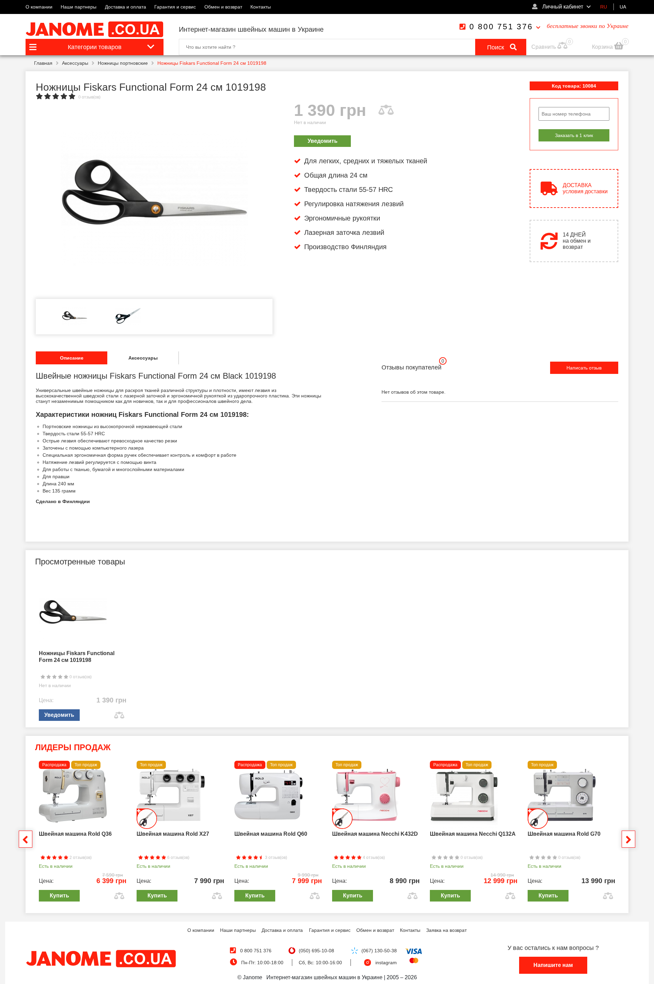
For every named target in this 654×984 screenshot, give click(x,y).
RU (603, 7)
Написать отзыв (584, 367)
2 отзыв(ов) (80, 857)
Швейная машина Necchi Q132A (473, 834)
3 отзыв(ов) (275, 857)
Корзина (603, 47)
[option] (154, 198)
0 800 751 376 (501, 26)
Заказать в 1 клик (574, 135)
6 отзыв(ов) (177, 857)
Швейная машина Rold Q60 (270, 834)
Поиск (496, 47)
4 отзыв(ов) (373, 857)
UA (623, 7)
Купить (59, 895)
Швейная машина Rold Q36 (75, 834)
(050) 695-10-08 (316, 950)
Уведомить (323, 141)
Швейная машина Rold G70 (564, 834)
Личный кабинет (562, 7)
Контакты (260, 7)
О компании (39, 7)
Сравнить (543, 47)
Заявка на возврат (446, 930)
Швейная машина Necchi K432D (375, 834)
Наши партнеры (78, 7)
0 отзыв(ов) (89, 97)
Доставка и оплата (125, 7)
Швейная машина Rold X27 (173, 834)
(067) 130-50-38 (379, 950)
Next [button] (628, 839)
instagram (386, 962)
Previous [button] (25, 839)
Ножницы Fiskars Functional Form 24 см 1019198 (76, 656)
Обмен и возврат (223, 7)
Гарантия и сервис (175, 7)
